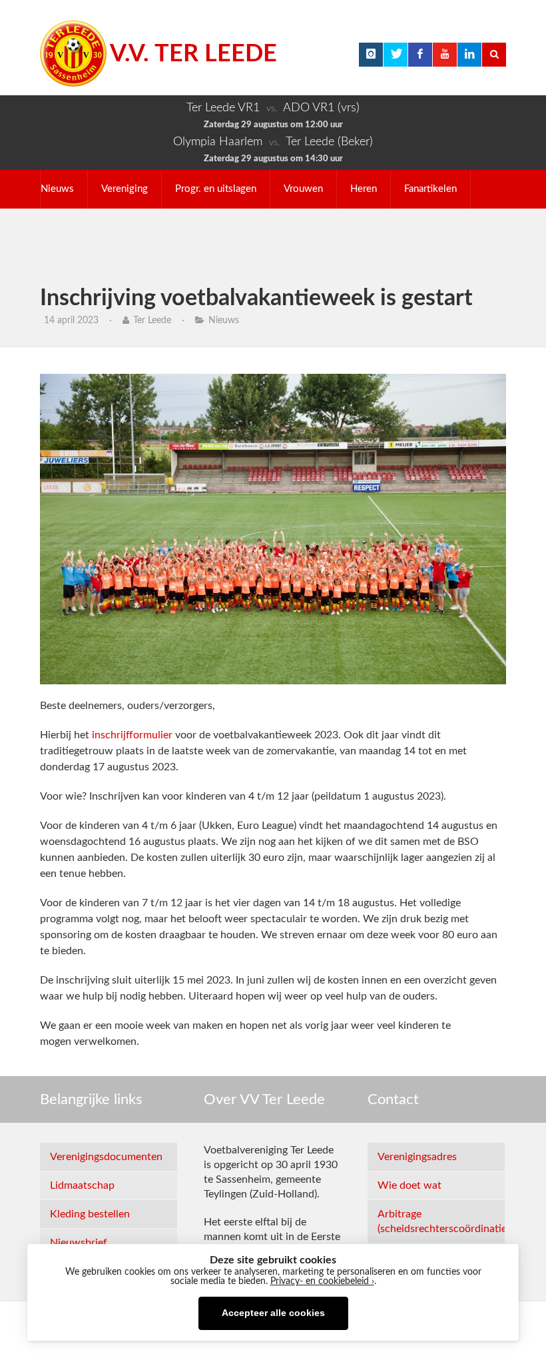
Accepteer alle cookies (273, 1313)
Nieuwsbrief (78, 1242)
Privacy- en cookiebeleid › (322, 1281)
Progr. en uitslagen (215, 189)
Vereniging (124, 189)
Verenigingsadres (417, 1156)
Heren (363, 189)
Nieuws (57, 189)
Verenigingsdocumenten (106, 1156)
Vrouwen (303, 189)
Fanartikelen (430, 189)
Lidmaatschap (82, 1185)
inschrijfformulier (132, 735)
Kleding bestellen (90, 1214)
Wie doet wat (409, 1185)
